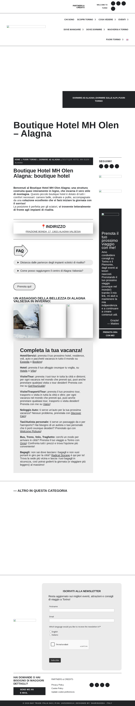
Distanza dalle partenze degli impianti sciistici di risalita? (52, 262)
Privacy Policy (57, 685)
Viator (46, 404)
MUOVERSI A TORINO (118, 29)
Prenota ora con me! (110, 334)
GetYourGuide (36, 385)
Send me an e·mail (27, 691)
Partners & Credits (79, 7)
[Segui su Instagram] (118, 3)
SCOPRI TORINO (85, 19)
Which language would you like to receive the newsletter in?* (75, 626)
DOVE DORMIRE (94, 29)
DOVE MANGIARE (72, 29)
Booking (37, 361)
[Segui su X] (124, 3)
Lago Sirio (29, 528)
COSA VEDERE (106, 19)
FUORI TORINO (113, 39)
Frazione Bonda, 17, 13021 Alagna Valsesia (53, 231)
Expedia (24, 361)
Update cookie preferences (63, 692)
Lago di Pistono (35, 552)
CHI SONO (69, 19)
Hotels (23, 370)
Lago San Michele (38, 505)
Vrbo (33, 370)
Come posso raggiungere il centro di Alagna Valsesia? (51, 270)
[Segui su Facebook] (113, 3)
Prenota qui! (24, 286)
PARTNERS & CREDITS (62, 679)
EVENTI (122, 19)
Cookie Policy (57, 688)
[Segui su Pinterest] (113, 9)
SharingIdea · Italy (101, 703)
